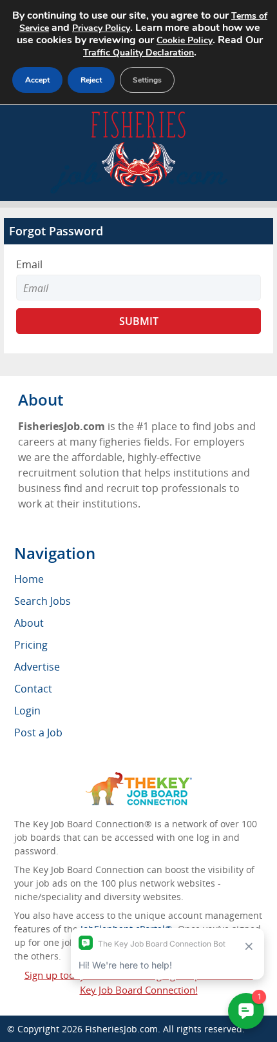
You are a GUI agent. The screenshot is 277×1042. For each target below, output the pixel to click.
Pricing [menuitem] (31, 645)
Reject (91, 80)
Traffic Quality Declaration (138, 52)
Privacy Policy (101, 28)
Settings (147, 80)
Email (29, 264)
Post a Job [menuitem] (38, 732)
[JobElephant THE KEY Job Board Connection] (139, 778)
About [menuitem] (29, 623)
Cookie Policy (185, 40)
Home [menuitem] (29, 579)
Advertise (37, 667)
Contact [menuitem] (33, 689)
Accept (37, 80)
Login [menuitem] (27, 710)
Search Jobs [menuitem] (42, 601)
